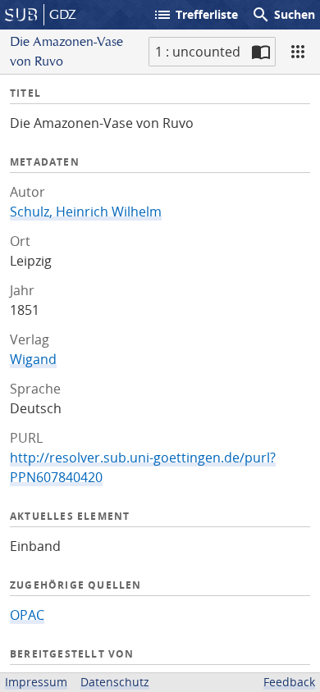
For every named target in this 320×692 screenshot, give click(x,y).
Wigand (33, 359)
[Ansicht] (298, 51)
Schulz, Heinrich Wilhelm (86, 212)
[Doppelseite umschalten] (261, 51)
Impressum (36, 682)
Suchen (283, 15)
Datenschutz (114, 682)
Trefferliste (195, 15)
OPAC (27, 615)
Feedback (289, 682)
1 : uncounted (197, 52)
